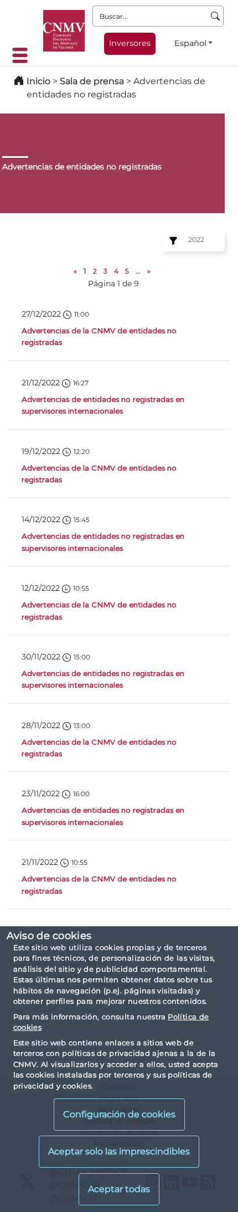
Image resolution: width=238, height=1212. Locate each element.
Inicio (38, 81)
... (138, 271)
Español (190, 43)
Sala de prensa (93, 81)
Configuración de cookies (119, 1114)
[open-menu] (23, 55)
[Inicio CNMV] (64, 30)
